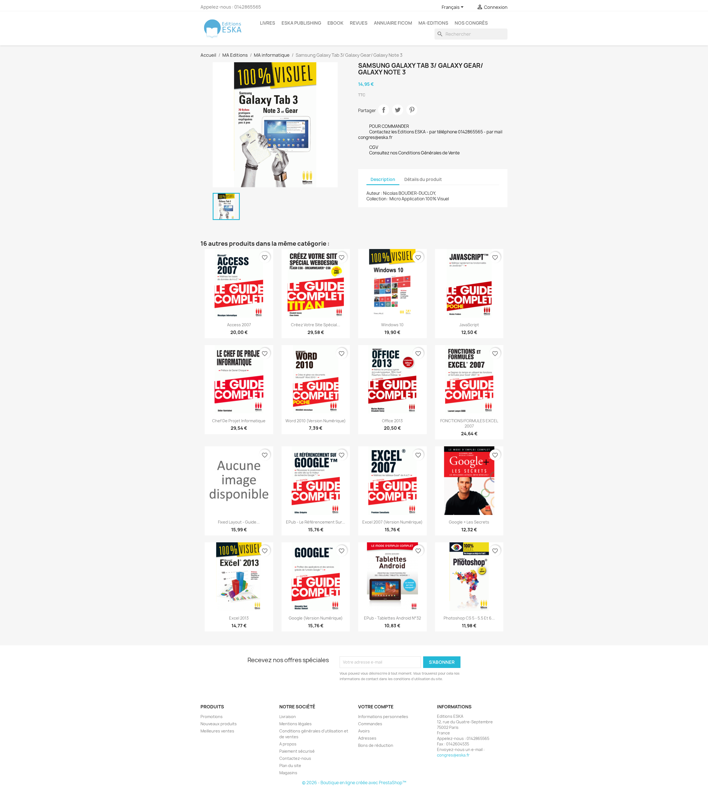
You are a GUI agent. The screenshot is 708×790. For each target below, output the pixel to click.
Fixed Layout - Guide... (239, 522)
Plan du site (290, 765)
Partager (383, 109)
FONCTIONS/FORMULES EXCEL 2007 (469, 423)
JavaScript (469, 324)
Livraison (287, 716)
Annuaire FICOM (393, 23)
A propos (287, 744)
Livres (267, 23)
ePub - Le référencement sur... (315, 522)
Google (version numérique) (316, 618)
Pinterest (411, 109)
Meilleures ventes (217, 731)
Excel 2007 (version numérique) (392, 522)
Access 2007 (239, 324)
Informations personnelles (383, 716)
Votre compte (376, 707)
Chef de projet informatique (239, 420)
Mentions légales (295, 723)
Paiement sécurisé (297, 751)
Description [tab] (383, 179)
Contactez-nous (295, 758)
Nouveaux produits (219, 723)
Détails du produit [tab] (423, 179)
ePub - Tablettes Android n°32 (392, 618)
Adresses (367, 738)
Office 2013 (392, 420)
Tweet (397, 109)
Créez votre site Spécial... (315, 324)
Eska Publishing (301, 23)
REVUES (359, 23)
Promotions (212, 716)
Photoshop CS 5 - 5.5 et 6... (469, 618)
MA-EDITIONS (433, 23)
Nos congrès (471, 23)
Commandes (370, 723)
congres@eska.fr (453, 755)
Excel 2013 (239, 618)
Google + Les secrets (469, 522)
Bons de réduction (375, 745)
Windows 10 (392, 324)
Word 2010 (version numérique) (315, 420)
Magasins (288, 772)
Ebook (335, 23)
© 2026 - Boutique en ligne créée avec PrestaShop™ (354, 783)
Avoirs (364, 731)
